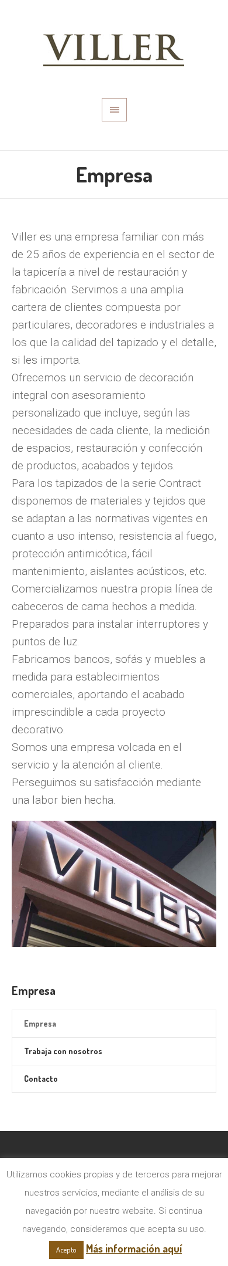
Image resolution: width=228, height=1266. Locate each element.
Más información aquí (134, 1248)
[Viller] (114, 49)
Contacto (41, 1079)
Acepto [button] (66, 1249)
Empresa (40, 1023)
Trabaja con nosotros (63, 1051)
